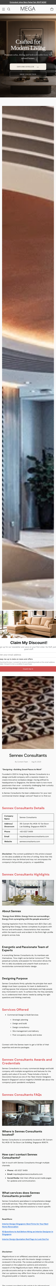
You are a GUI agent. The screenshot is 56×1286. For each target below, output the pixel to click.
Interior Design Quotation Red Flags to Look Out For (25, 1239)
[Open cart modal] (51, 9)
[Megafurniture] (28, 9)
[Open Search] (8, 9)
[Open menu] (3, 9)
